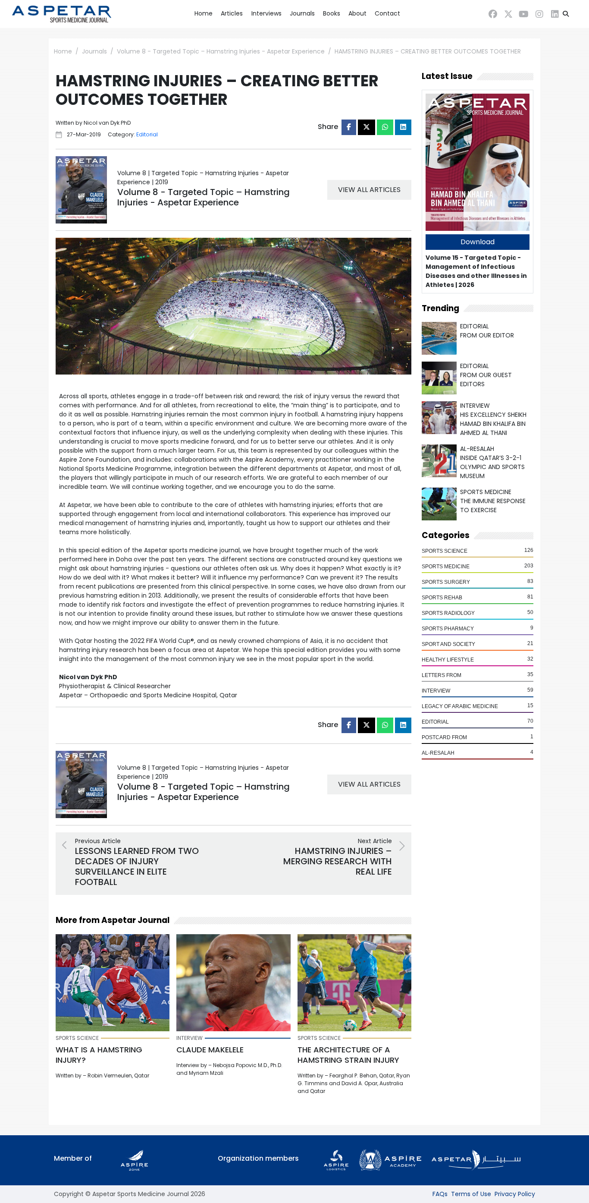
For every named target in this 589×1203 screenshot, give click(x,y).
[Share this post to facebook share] (348, 127)
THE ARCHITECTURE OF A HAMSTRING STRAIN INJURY (348, 1054)
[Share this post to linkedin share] (403, 127)
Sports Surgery (446, 582)
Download (478, 242)
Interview (436, 691)
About (357, 13)
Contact (387, 13)
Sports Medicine (446, 567)
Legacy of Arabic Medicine (460, 706)
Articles (232, 13)
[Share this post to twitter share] (366, 127)
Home (203, 13)
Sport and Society (448, 644)
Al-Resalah (438, 753)
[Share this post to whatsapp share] (385, 127)
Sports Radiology (448, 613)
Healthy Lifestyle (448, 660)
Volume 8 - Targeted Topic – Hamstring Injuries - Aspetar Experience (221, 51)
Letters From (441, 675)
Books (331, 13)
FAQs (440, 1194)
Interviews (266, 13)
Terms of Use (471, 1194)
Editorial (435, 722)
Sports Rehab (442, 598)
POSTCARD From (444, 737)
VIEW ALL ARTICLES (369, 190)
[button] (566, 14)
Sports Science (444, 551)
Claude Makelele (210, 1049)
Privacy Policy (515, 1194)
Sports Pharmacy (448, 629)
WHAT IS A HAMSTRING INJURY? (99, 1054)
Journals (302, 13)
